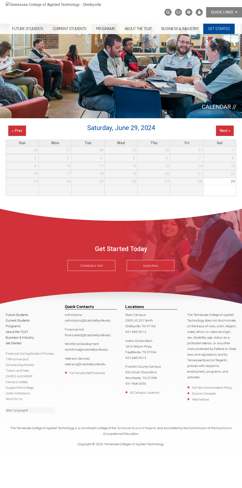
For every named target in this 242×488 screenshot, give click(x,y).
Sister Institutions (18, 393)
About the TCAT (138, 28)
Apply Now (150, 265)
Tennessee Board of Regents (136, 428)
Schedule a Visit (91, 265)
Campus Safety (17, 382)
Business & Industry (180, 28)
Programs (105, 28)
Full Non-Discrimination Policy (212, 387)
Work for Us (14, 399)
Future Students (27, 28)
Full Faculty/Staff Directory (87, 373)
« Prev (17, 130)
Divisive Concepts (204, 393)
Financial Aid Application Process (30, 353)
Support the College (19, 387)
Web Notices (200, 399)
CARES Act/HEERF (19, 376)
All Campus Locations (145, 392)
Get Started (219, 28)
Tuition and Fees (17, 370)
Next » (225, 130)
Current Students (69, 28)
